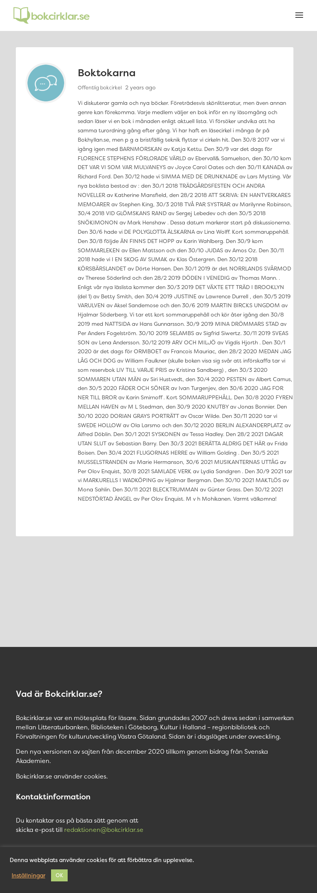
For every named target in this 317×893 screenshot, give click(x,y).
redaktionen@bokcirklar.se (103, 829)
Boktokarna (107, 72)
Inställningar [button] (28, 875)
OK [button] (59, 875)
